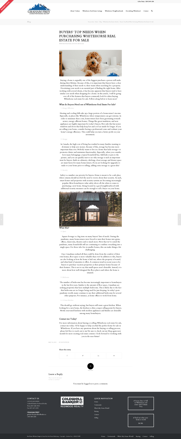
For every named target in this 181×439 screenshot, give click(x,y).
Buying (96, 411)
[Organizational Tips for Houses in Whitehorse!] (179, 219)
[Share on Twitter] (82, 356)
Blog (29, 22)
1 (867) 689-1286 (149, 1)
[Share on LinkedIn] (98, 356)
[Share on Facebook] (67, 356)
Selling (96, 418)
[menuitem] (75, 11)
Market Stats (5, 6)
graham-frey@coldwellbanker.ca (36, 414)
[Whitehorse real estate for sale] (90, 63)
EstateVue (65, 342)
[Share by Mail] (114, 356)
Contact (96, 415)
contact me (64, 325)
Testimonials (97, 405)
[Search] (152, 11)
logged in (88, 383)
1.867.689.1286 (31, 417)
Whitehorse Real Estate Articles (71, 44)
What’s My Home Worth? (101, 408)
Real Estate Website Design (34, 436)
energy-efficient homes (78, 121)
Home (96, 402)
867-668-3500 (35, 406)
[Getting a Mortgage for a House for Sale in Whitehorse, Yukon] (1, 219)
